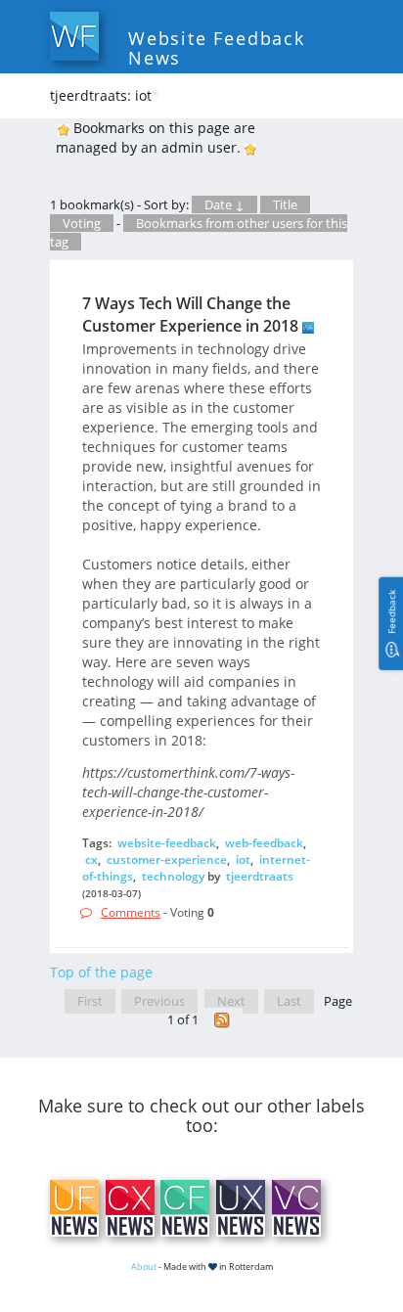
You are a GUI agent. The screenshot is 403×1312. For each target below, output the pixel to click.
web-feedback (264, 843)
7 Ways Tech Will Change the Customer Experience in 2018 (190, 315)
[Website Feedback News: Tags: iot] (222, 1020)
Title (285, 204)
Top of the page (101, 972)
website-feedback (166, 843)
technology (173, 876)
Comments (130, 912)
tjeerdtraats (259, 876)
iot (243, 859)
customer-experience (167, 859)
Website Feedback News (216, 47)
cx (91, 859)
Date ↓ (224, 204)
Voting (82, 223)
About (144, 1266)
